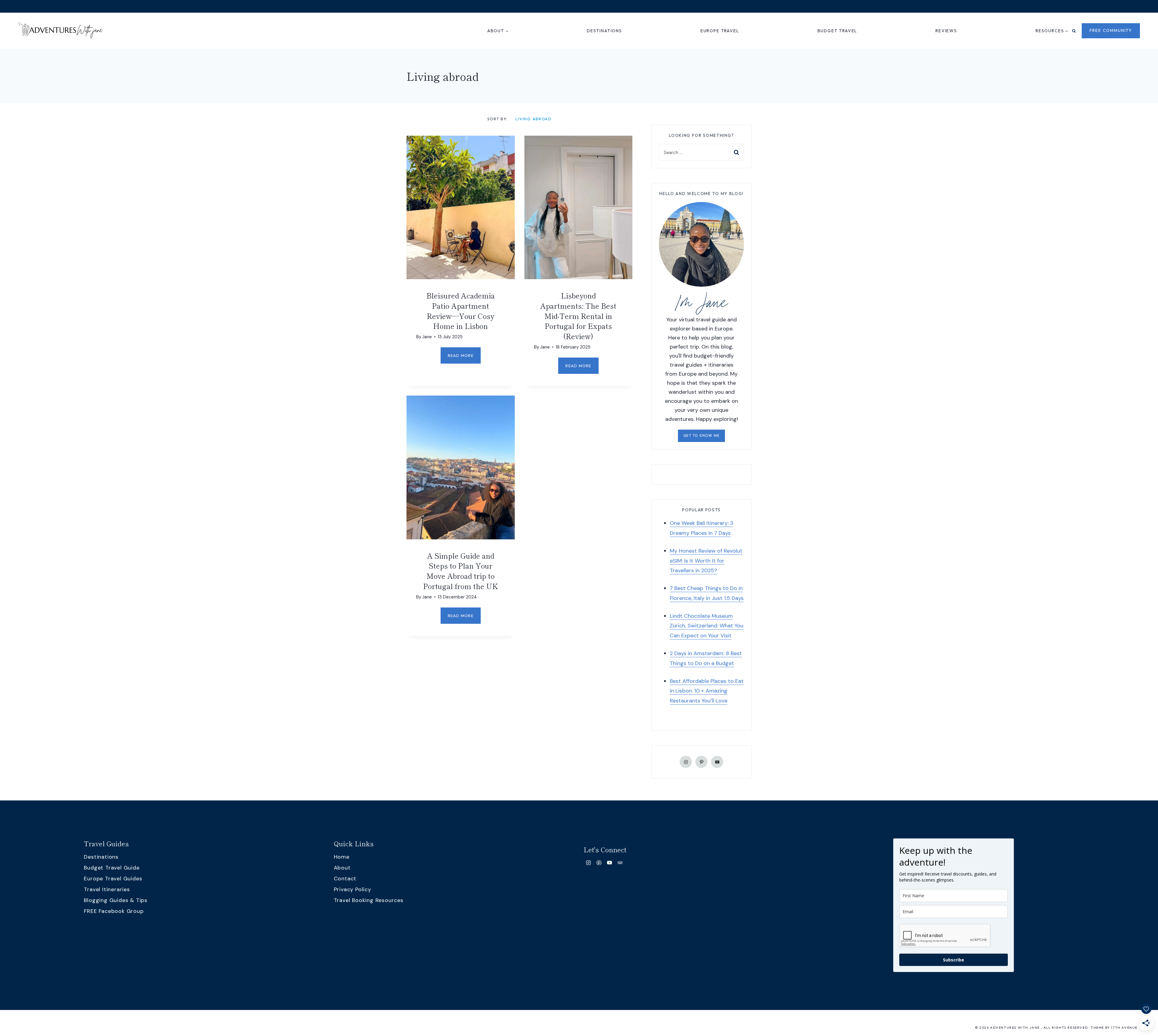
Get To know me (701, 435)
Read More (464, 358)
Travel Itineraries (107, 889)
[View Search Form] (1074, 31)
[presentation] (461, 207)
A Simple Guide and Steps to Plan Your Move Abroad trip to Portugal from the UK (460, 570)
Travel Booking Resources (368, 900)
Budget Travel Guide (111, 867)
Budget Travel (837, 30)
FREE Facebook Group (114, 911)
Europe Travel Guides (113, 878)
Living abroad (533, 118)
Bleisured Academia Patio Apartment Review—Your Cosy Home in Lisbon (460, 310)
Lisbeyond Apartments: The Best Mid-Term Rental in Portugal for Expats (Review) (578, 315)
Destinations (604, 30)
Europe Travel (720, 30)
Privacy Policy (352, 889)
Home (342, 856)
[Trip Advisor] (620, 863)
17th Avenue (1124, 1027)
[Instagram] (588, 863)
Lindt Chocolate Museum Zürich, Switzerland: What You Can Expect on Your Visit (706, 625)
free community (1111, 30)
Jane (427, 336)
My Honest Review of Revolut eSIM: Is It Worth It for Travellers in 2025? (706, 560)
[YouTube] (610, 863)
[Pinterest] (599, 863)
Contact (345, 878)
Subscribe (953, 960)
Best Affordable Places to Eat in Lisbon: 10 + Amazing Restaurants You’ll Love (707, 690)
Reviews (946, 30)
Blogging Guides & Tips (115, 900)
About (342, 867)
